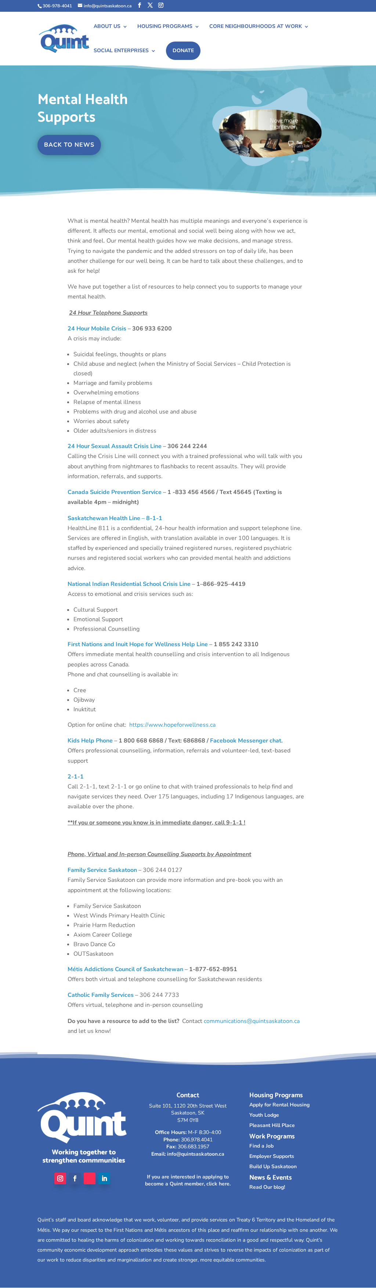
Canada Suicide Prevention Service (115, 492)
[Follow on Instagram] (60, 1178)
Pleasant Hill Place (272, 1125)
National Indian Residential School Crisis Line (129, 584)
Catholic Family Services (101, 995)
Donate (183, 50)
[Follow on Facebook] (75, 1178)
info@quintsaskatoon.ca (195, 1154)
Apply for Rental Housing (279, 1104)
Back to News (69, 145)
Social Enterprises (121, 51)
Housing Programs (164, 27)
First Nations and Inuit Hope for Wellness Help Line (138, 644)
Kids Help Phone (90, 741)
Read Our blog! (267, 1187)
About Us (107, 27)
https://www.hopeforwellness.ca (172, 725)
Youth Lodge (264, 1115)
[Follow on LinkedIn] (104, 1178)
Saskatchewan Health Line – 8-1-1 (115, 518)
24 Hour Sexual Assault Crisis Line (115, 446)
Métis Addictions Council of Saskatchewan (125, 969)
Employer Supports (271, 1156)
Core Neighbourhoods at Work (255, 27)
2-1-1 (76, 777)
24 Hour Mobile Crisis (97, 329)
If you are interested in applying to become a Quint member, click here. (188, 1180)
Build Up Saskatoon (273, 1166)
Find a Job (261, 1145)
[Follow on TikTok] (89, 1178)
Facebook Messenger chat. (246, 741)
